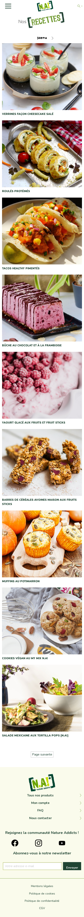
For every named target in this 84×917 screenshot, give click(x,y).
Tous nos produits (40, 795)
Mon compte (40, 803)
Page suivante (42, 754)
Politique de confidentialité (42, 901)
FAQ (40, 810)
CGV (42, 908)
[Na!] (45, 6)
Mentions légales (42, 886)
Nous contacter (40, 818)
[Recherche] (79, 6)
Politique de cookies (42, 894)
